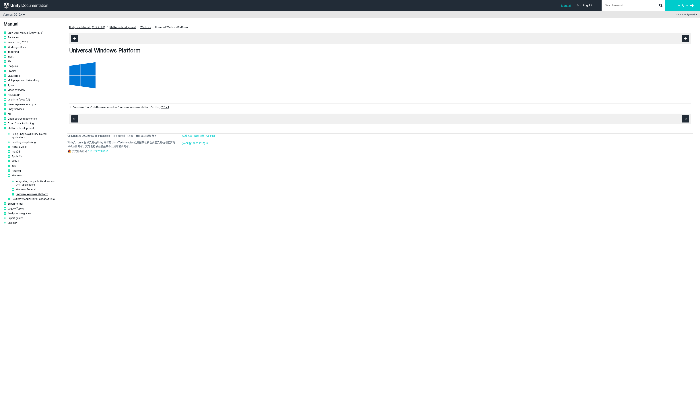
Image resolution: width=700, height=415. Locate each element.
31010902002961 (98, 151)
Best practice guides (19, 213)
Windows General (26, 189)
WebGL (16, 161)
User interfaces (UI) (19, 99)
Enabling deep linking (24, 142)
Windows (17, 175)
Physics (12, 71)
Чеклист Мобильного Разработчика (33, 198)
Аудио (11, 85)
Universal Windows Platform (32, 194)
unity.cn (683, 5)
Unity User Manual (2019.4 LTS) (25, 32)
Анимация (14, 94)
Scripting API (584, 5)
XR (9, 113)
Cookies (210, 135)
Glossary (13, 222)
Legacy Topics (16, 208)
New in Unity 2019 (18, 42)
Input (10, 56)
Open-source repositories (22, 118)
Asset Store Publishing (21, 123)
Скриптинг (14, 75)
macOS (16, 151)
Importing (13, 51)
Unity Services (16, 109)
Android (16, 170)
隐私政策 (199, 135)
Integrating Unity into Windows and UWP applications (35, 183)
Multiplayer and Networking (23, 80)
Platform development (21, 128)
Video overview (16, 89)
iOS (14, 166)
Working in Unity (17, 47)
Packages (13, 37)
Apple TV (17, 156)
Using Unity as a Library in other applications (29, 136)
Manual (566, 5)
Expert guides (15, 218)
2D (9, 61)
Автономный (19, 146)
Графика (13, 66)
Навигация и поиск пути (22, 104)
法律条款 (187, 135)
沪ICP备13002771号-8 (195, 143)
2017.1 (165, 107)
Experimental (15, 203)
